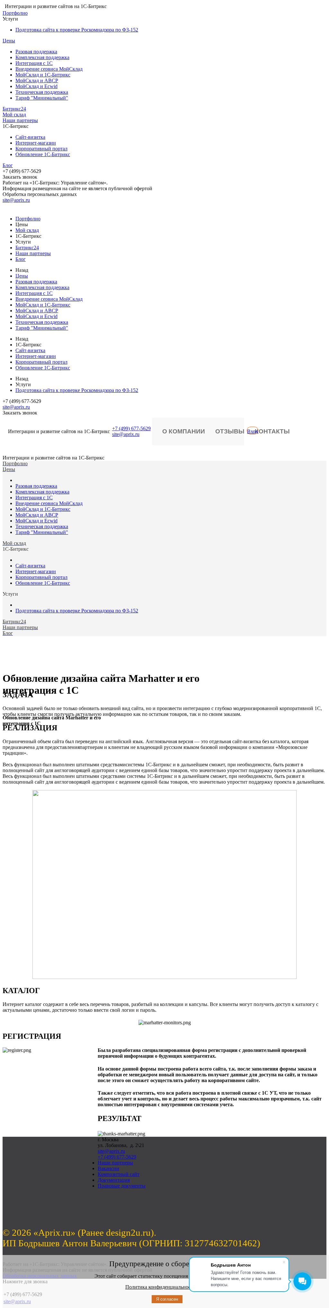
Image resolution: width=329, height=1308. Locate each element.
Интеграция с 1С (34, 63)
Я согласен (167, 1299)
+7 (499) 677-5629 (131, 428)
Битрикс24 (14, 108)
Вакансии (108, 1168)
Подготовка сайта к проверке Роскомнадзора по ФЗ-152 (76, 29)
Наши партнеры (20, 120)
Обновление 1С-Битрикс (42, 154)
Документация (114, 1180)
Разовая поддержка (36, 51)
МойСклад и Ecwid (36, 86)
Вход (252, 431)
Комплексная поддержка (42, 57)
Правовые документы (122, 1185)
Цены (9, 40)
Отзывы (230, 431)
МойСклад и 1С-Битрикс (42, 74)
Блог (8, 165)
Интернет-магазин (35, 143)
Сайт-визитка (30, 137)
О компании (183, 431)
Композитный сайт (118, 1174)
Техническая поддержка (41, 92)
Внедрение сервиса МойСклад (49, 69)
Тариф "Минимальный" (41, 98)
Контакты (272, 431)
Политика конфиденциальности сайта (167, 1287)
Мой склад (14, 114)
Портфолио (15, 13)
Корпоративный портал (41, 148)
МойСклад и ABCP (36, 80)
